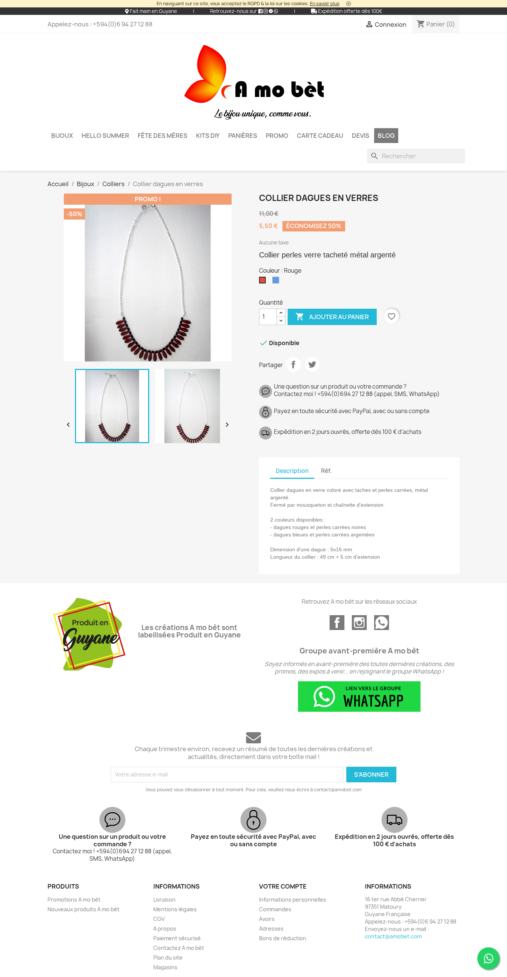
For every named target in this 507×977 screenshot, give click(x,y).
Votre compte (283, 886)
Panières (242, 136)
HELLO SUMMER (105, 136)
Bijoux (62, 136)
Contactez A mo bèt (178, 947)
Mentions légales (175, 909)
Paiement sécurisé (177, 938)
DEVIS (360, 136)
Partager (293, 364)
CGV (159, 918)
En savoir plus (325, 3)
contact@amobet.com (393, 936)
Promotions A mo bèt (74, 899)
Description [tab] (292, 471)
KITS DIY (208, 136)
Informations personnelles (292, 899)
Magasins (165, 967)
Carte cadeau (320, 136)
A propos (164, 928)
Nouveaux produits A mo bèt (84, 909)
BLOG (386, 136)
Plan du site (168, 957)
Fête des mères (162, 136)
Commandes (275, 909)
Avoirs (267, 918)
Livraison (164, 899)
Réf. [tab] (326, 471)
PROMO (277, 136)
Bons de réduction (282, 938)
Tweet (312, 364)
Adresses (271, 928)
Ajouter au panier (332, 316)
